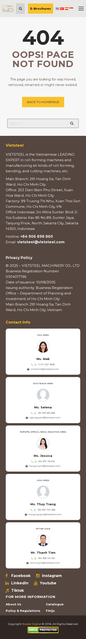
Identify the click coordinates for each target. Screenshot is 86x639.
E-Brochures (40, 8)
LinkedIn (19, 583)
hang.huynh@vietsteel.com (45, 465)
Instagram (52, 576)
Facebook (21, 576)
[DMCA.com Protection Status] (43, 629)
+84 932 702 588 (46, 509)
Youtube (48, 583)
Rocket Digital (31, 624)
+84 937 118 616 (46, 461)
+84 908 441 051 (46, 558)
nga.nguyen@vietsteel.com (45, 417)
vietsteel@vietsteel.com (41, 242)
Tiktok (17, 590)
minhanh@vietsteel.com (45, 369)
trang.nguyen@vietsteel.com (44, 514)
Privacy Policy (19, 258)
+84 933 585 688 (46, 412)
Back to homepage (43, 102)
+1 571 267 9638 (46, 364)
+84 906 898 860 (36, 236)
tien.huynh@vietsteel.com (45, 562)
